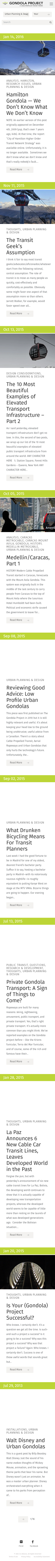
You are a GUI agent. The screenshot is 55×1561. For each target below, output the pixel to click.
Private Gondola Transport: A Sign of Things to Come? (26, 991)
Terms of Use (13, 1557)
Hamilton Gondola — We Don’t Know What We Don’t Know (26, 103)
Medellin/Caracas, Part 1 (28, 560)
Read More (16, 169)
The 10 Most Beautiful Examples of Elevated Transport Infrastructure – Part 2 (25, 402)
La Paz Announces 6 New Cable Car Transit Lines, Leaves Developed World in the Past (27, 1150)
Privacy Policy (25, 1557)
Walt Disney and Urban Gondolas (25, 1443)
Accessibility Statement (42, 1557)
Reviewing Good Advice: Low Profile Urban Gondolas (25, 696)
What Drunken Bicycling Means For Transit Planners (25, 839)
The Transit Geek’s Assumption (20, 246)
